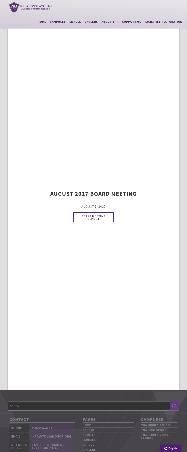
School (89, 430)
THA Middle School (156, 425)
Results (89, 435)
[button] (58, 22)
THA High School (154, 430)
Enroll (75, 21)
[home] (30, 7)
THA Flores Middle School (155, 436)
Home (42, 21)
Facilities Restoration (163, 21)
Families (89, 440)
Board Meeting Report (93, 217)
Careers (91, 21)
